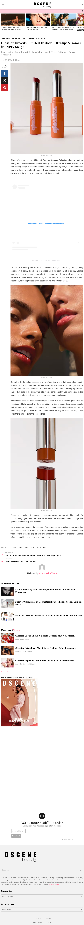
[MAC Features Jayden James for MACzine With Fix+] (38, 20)
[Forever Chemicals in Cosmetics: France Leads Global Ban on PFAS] (7, 603)
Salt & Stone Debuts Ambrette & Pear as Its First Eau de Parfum (63, 28)
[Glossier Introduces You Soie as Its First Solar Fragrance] (7, 650)
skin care (41, 547)
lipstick (30, 547)
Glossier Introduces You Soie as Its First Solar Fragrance (45, 648)
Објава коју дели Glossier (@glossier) (46, 260)
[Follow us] (82, 11)
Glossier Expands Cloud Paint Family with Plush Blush (44, 660)
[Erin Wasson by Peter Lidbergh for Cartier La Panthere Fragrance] (7, 591)
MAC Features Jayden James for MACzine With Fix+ (37, 28)
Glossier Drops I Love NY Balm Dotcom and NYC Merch (45, 635)
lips (22, 547)
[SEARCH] (82, 4)
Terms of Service (37, 922)
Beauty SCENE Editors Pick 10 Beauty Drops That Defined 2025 (48, 615)
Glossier (17, 630)
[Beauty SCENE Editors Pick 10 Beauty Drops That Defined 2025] (7, 616)
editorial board (54, 884)
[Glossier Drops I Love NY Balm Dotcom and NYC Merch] (7, 638)
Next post (4, 672)
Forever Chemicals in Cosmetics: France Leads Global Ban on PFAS (48, 603)
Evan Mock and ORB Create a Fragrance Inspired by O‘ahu (11, 28)
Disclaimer (48, 922)
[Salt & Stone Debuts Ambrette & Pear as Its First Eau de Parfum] (63, 20)
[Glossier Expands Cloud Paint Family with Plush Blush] (7, 662)
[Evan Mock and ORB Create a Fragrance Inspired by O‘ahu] (13, 20)
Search (81, 870)
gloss (15, 547)
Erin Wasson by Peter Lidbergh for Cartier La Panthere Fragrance (45, 591)
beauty (6, 547)
